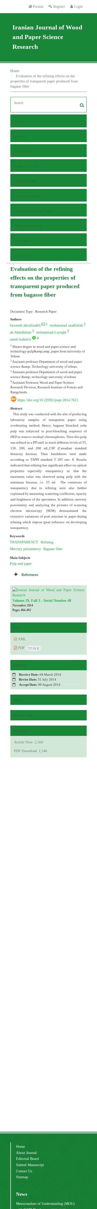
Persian (37, 6)
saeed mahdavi (20, 339)
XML (21, 639)
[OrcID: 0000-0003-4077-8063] (34, 337)
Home (14, 71)
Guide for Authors (28, 196)
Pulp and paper (21, 563)
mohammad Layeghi (51, 332)
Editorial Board (26, 166)
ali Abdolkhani (20, 332)
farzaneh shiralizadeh (25, 325)
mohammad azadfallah (66, 325)
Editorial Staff (25, 181)
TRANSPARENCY (24, 542)
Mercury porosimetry (25, 549)
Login (78, 6)
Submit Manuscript (29, 226)
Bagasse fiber (53, 549)
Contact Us (23, 255)
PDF (28, 648)
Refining (47, 542)
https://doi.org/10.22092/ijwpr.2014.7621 (48, 400)
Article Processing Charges (34, 211)
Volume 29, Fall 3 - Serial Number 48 (41, 600)
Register (58, 6)
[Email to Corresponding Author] (43, 324)
